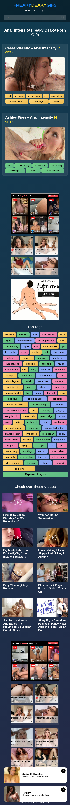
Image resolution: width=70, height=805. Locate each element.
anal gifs (59, 387)
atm (24, 369)
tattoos (61, 416)
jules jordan (48, 433)
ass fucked (43, 381)
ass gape (10, 445)
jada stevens (12, 364)
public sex (58, 358)
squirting (27, 439)
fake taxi (46, 364)
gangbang (60, 369)
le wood (60, 463)
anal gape (19, 96)
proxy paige (46, 416)
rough (61, 364)
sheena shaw (26, 457)
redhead (9, 334)
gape (56, 101)
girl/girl (25, 445)
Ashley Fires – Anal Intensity (31, 119)
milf (36, 346)
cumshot (59, 381)
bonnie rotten (46, 375)
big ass (31, 463)
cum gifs (23, 334)
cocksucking (39, 404)
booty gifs (10, 457)
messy (41, 358)
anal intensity (34, 96)
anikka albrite (11, 439)
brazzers (42, 457)
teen (62, 334)
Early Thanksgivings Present (16, 587)
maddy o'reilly (50, 346)
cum (35, 334)
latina (62, 393)
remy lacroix (11, 416)
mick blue (12, 398)
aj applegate (12, 381)
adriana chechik (13, 393)
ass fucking (56, 96)
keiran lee (27, 375)
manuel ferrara (13, 428)
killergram (46, 369)
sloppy (45, 463)
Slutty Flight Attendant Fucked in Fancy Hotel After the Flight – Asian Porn (52, 625)
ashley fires (40, 165)
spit (46, 352)
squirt (8, 340)
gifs (63, 346)
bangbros (57, 398)
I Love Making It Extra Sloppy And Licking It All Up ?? (51, 553)
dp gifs (43, 387)
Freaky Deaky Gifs (39, 802)
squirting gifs (12, 387)
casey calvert (58, 451)
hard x (27, 358)
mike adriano (53, 170)
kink (28, 393)
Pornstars (30, 10)
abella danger (35, 398)
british (18, 422)
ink (62, 375)
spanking (33, 428)
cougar (59, 404)
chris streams (13, 463)
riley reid (50, 393)
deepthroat (59, 439)
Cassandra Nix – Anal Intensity (33, 50)
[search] (63, 17)
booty (33, 369)
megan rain (29, 416)
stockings (27, 451)
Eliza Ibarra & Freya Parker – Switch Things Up (52, 588)
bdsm (23, 352)
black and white (15, 404)
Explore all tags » (35, 474)
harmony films (24, 340)
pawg (45, 422)
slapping (30, 364)
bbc (34, 410)
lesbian (35, 352)
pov (62, 445)
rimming (46, 410)
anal (9, 96)
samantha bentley (54, 428)
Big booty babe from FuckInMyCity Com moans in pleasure (15, 553)
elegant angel (43, 439)
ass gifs (40, 445)
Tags (42, 10)
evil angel (39, 101)
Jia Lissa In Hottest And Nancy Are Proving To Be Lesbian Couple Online (17, 625)
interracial (10, 352)
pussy (38, 393)
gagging (60, 410)
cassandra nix (16, 101)
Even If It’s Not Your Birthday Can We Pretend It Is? (15, 518)
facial (28, 381)
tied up (41, 451)
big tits (26, 346)
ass (46, 96)
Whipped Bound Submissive (48, 517)
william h (11, 358)
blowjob (10, 375)
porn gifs (19, 468)
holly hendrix (48, 334)
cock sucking (11, 346)
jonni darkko (31, 433)
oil (52, 445)
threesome (59, 352)
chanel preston (12, 433)
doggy (62, 433)
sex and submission (16, 410)
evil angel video (46, 340)
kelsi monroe (58, 457)
